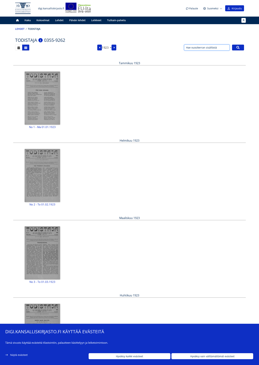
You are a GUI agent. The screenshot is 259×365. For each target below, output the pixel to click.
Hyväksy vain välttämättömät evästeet (212, 356)
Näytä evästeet (19, 355)
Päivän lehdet (77, 20)
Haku (27, 20)
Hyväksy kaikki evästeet (129, 356)
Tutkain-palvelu (116, 20)
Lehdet (59, 20)
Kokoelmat (43, 20)
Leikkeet (96, 20)
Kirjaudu (236, 8)
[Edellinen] (99, 48)
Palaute (193, 8)
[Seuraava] (114, 48)
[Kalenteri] (18, 47)
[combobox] (107, 47)
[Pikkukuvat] (25, 47)
